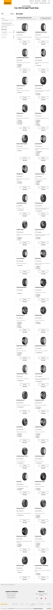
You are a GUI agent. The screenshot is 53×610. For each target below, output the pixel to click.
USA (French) (40, 608)
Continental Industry (11, 595)
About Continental (11, 597)
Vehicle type (3, 18)
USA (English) (36, 608)
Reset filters (12, 13)
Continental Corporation (11, 593)
